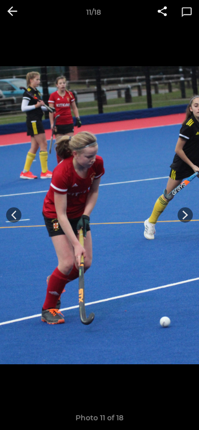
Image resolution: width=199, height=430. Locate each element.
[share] (162, 12)
